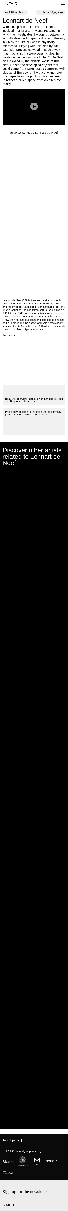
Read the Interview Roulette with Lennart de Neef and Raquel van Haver (34, 400)
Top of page (11, 1140)
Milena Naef (17, 12)
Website (7, 335)
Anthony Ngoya (49, 12)
